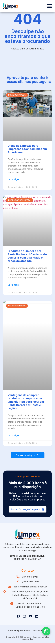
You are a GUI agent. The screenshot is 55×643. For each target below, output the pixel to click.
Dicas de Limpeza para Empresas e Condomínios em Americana (27, 149)
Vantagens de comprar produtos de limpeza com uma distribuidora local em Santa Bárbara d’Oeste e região (26, 401)
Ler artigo (13, 179)
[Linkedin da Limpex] (36, 616)
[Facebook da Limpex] (18, 616)
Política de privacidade (19, 630)
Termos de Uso (40, 630)
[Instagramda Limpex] (24, 616)
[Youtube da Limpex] (30, 616)
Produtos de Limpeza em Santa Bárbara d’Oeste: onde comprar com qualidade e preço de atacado (27, 256)
